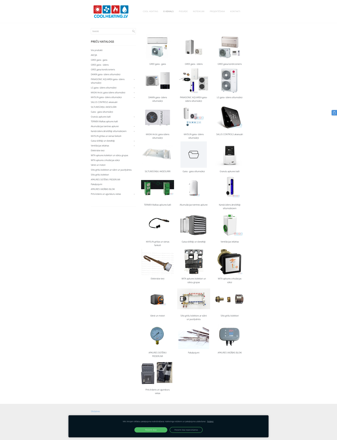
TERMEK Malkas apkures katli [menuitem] (104, 121)
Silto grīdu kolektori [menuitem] (100, 174)
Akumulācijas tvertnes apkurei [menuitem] (105, 126)
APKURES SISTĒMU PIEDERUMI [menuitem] (105, 179)
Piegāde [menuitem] (183, 11)
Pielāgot (210, 421)
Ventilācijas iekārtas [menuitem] (100, 145)
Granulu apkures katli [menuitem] (101, 116)
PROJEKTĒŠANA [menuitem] (217, 11)
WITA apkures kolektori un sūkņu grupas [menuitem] (109, 155)
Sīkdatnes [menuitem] (95, 411)
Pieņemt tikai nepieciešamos (186, 430)
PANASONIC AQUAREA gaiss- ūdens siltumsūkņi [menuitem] (108, 81)
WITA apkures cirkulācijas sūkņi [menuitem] (105, 160)
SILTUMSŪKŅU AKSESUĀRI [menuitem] (104, 107)
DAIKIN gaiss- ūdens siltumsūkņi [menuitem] (105, 74)
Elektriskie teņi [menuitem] (98, 150)
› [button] (134, 79)
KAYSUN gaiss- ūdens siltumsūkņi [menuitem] (106, 97)
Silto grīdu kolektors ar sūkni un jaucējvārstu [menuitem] (111, 169)
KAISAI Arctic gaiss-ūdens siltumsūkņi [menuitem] (108, 92)
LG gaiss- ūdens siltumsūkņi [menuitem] (104, 87)
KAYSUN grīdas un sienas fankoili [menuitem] (106, 136)
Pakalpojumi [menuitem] (96, 184)
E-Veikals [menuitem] (168, 11)
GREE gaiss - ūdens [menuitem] (100, 64)
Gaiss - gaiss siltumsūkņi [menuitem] (102, 111)
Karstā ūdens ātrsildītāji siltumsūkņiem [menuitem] (109, 131)
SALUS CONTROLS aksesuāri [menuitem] (104, 102)
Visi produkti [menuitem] (97, 50)
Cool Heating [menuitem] (150, 11)
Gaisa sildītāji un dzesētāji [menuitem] (103, 140)
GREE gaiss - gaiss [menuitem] (99, 59)
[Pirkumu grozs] (334, 112)
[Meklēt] (134, 31)
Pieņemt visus (151, 430)
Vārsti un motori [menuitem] (98, 164)
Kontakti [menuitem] (235, 11)
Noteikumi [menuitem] (199, 11)
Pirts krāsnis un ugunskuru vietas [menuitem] (106, 194)
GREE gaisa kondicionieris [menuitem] (103, 69)
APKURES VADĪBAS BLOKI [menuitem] (103, 189)
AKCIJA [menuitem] (94, 55)
